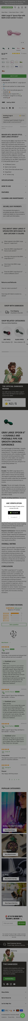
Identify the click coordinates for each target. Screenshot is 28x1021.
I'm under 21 (14, 517)
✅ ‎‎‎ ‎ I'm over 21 (14, 512)
